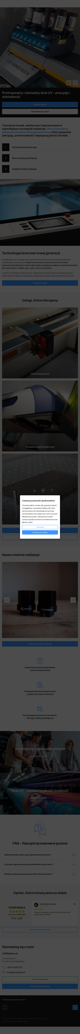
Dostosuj (40, 527)
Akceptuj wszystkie (40, 532)
